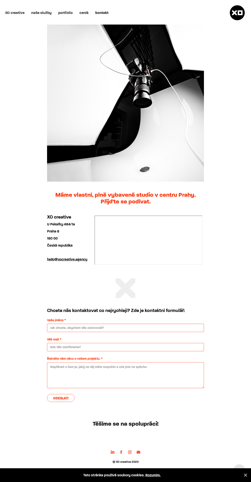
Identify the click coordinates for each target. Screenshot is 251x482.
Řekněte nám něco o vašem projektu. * (75, 358)
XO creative (15, 12)
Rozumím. (153, 475)
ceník (84, 12)
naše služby (41, 12)
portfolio (65, 12)
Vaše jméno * (56, 320)
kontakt (101, 12)
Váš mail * (54, 339)
